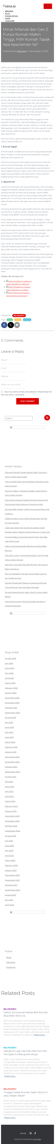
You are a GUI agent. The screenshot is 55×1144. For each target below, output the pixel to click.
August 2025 (10, 717)
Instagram (10, 962)
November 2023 (12, 821)
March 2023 (10, 860)
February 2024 (11, 806)
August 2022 (10, 895)
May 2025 (9, 732)
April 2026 (9, 678)
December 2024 (12, 757)
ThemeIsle (37, 1139)
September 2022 (12, 890)
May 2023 (9, 850)
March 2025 (10, 742)
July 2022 (9, 900)
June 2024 (9, 786)
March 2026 (10, 683)
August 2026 (10, 658)
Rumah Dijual (11, 16)
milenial (27, 320)
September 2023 (12, 831)
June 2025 (9, 727)
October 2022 (11, 885)
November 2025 (12, 702)
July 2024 (9, 781)
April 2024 (9, 796)
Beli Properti (19, 315)
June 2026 (9, 668)
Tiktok (8, 957)
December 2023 (12, 816)
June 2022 (9, 905)
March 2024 (10, 801)
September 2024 (12, 772)
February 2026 (11, 688)
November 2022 (12, 880)
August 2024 (10, 776)
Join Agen (9, 21)
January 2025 (10, 752)
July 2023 (9, 841)
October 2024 (11, 767)
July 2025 (9, 722)
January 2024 (11, 811)
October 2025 (11, 707)
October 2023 (11, 826)
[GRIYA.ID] (10, 6)
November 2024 (12, 762)
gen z (10, 320)
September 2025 (12, 712)
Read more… (40, 1035)
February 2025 (11, 747)
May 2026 (9, 673)
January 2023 (10, 870)
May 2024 (9, 791)
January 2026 (10, 693)
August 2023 (10, 836)
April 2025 (9, 737)
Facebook (10, 967)
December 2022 (12, 875)
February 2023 (11, 865)
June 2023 (9, 846)
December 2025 (12, 698)
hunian (18, 320)
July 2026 (9, 663)
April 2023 (9, 855)
